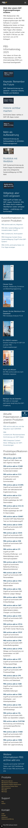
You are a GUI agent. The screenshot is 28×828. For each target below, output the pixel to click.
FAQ (2, 801)
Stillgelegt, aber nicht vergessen (11, 194)
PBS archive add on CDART (13, 516)
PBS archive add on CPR (12, 667)
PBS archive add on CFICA (13, 562)
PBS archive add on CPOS (12, 649)
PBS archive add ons (7, 781)
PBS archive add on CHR (12, 573)
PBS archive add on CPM (12, 640)
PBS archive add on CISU (12, 581)
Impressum (4, 817)
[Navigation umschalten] (25, 2)
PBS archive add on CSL (12, 713)
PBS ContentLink (6, 788)
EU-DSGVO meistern (10, 340)
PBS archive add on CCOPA (13, 485)
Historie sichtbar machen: (11, 109)
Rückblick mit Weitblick (10, 160)
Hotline (3, 803)
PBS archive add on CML (12, 589)
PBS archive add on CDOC (12, 525)
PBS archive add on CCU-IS (13, 506)
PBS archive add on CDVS (12, 533)
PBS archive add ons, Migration (12, 224)
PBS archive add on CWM (12, 740)
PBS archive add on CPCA (12, 624)
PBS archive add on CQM (12, 684)
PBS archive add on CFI (11, 549)
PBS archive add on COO (12, 616)
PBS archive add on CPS (12, 676)
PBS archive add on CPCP (12, 632)
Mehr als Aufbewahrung (11, 133)
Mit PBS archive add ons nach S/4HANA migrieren (13, 372)
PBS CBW (4, 790)
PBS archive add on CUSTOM (14, 721)
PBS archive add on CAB (12, 458)
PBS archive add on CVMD (13, 732)
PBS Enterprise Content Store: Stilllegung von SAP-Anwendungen (13, 443)
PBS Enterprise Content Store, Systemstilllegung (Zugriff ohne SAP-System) (13, 239)
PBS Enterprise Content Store (9, 786)
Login (2, 813)
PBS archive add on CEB (12, 541)
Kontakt (3, 815)
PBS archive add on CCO (12, 474)
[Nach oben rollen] (25, 825)
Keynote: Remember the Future (14, 83)
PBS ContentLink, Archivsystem (12, 234)
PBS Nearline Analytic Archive (9, 782)
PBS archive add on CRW (12, 694)
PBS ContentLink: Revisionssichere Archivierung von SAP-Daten (14, 434)
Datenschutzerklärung (7, 819)
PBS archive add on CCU (12, 495)
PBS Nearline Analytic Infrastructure (11, 784)
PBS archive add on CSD (12, 705)
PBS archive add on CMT (12, 605)
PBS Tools (4, 791)
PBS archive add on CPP (12, 659)
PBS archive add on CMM (12, 597)
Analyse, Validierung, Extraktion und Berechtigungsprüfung (13, 286)
